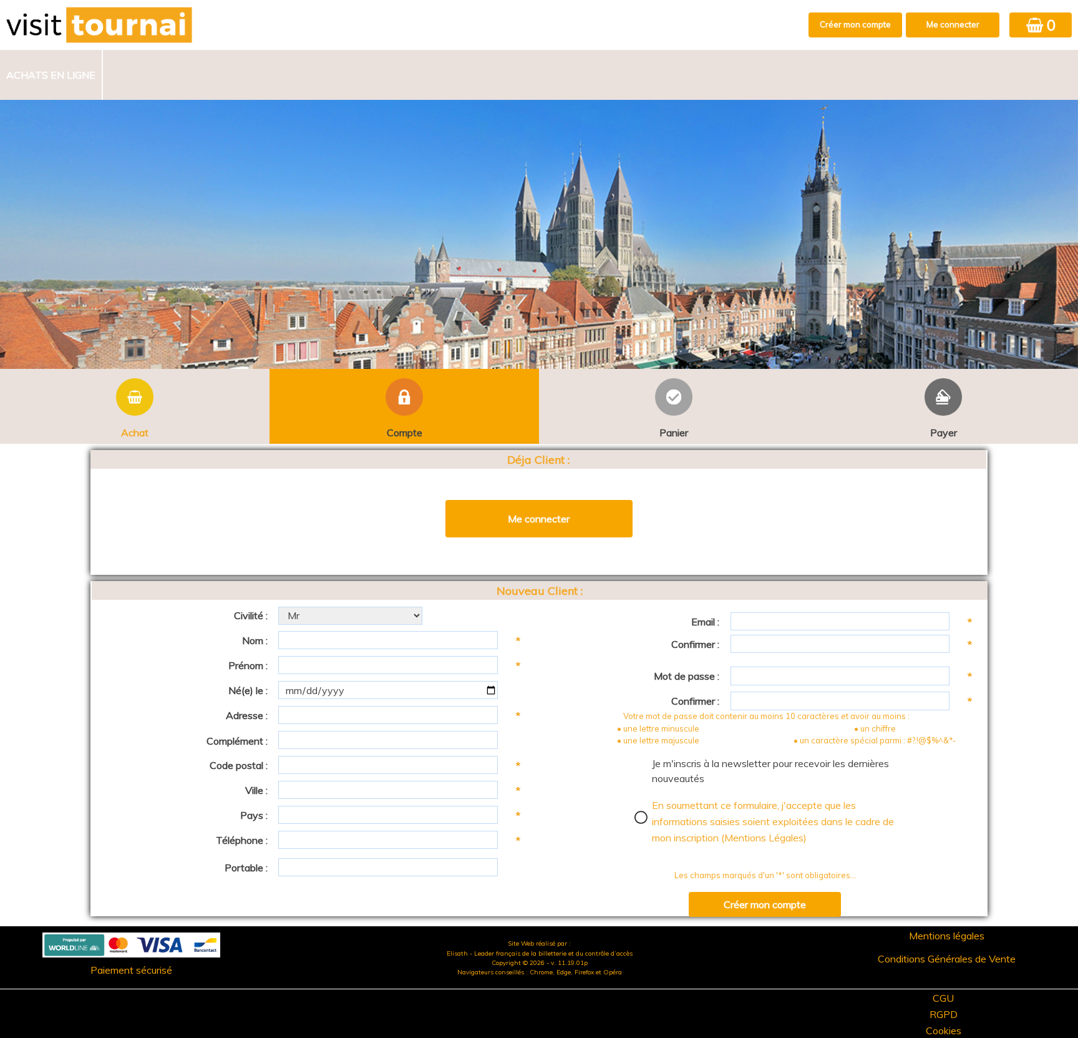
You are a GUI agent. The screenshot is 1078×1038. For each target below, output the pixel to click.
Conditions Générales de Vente (947, 958)
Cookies (943, 1030)
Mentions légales (946, 935)
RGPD (944, 1014)
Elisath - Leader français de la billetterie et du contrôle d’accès (540, 953)
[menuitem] (51, 75)
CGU (943, 998)
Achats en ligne (50, 75)
